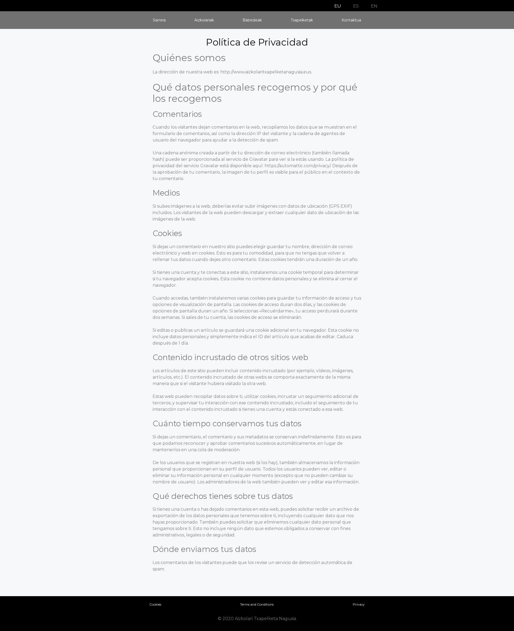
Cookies (155, 604)
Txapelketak (302, 20)
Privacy (359, 604)
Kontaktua (351, 20)
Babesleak (252, 20)
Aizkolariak (204, 20)
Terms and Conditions (257, 604)
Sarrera (159, 20)
